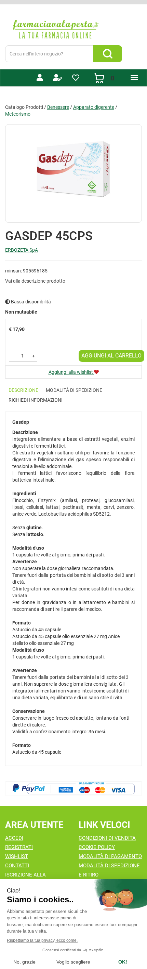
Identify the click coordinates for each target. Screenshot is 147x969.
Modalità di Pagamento (110, 856)
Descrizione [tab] (23, 390)
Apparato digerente (93, 107)
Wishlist (16, 856)
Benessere (58, 107)
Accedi (14, 838)
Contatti (17, 866)
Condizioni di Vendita (107, 838)
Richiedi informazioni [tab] (36, 400)
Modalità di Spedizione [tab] (74, 390)
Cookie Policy (97, 847)
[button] (12, 356)
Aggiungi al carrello (111, 355)
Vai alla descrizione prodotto (35, 281)
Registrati (19, 847)
